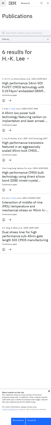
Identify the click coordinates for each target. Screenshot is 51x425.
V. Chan (12, 108)
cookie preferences (10, 409)
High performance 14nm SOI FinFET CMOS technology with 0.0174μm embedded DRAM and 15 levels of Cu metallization (25, 87)
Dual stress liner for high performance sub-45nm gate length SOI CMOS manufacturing (25, 236)
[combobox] (25, 39)
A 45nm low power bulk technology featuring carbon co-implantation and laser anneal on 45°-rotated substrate (25, 117)
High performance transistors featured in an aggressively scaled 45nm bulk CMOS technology (23, 147)
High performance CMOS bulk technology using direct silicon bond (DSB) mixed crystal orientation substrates (23, 176)
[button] (49, 391)
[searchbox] (25, 33)
